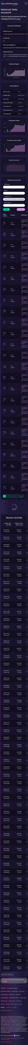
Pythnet (15, 1007)
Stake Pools (12, 994)
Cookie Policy (21, 979)
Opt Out (3, 1004)
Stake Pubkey (7, 202)
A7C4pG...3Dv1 (4, 257)
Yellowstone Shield (14, 997)
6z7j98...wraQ (4, 323)
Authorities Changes (6, 991)
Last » (22, 496)
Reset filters (21, 209)
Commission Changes (12, 988)
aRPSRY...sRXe (4, 312)
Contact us (19, 1001)
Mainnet (3, 1007)
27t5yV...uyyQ (4, 301)
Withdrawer (7, 184)
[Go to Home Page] (9, 4)
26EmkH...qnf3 (4, 411)
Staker (5, 190)
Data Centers (15, 991)
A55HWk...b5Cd (4, 378)
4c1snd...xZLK (4, 268)
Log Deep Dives (4, 997)
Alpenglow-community (6, 1010)
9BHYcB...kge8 (4, 477)
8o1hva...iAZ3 (4, 345)
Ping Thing (21, 991)
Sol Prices (18, 994)
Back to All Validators (7, 974)
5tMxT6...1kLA (4, 334)
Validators (3, 988)
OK (25, 981)
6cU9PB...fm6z (4, 356)
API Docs (8, 1004)
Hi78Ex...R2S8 (4, 246)
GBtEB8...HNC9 (4, 455)
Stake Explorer (4, 994)
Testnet (9, 1007)
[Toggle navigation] (26, 4)
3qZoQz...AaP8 (4, 433)
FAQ (12, 1004)
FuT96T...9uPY (4, 389)
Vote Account (7, 196)
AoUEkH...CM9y (4, 400)
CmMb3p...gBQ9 (4, 234)
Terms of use (12, 1001)
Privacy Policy (4, 1001)
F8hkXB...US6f (4, 488)
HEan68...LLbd (4, 422)
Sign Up (20, 1004)
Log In (15, 1004)
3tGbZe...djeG (4, 223)
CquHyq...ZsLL (4, 466)
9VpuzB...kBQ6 (4, 290)
